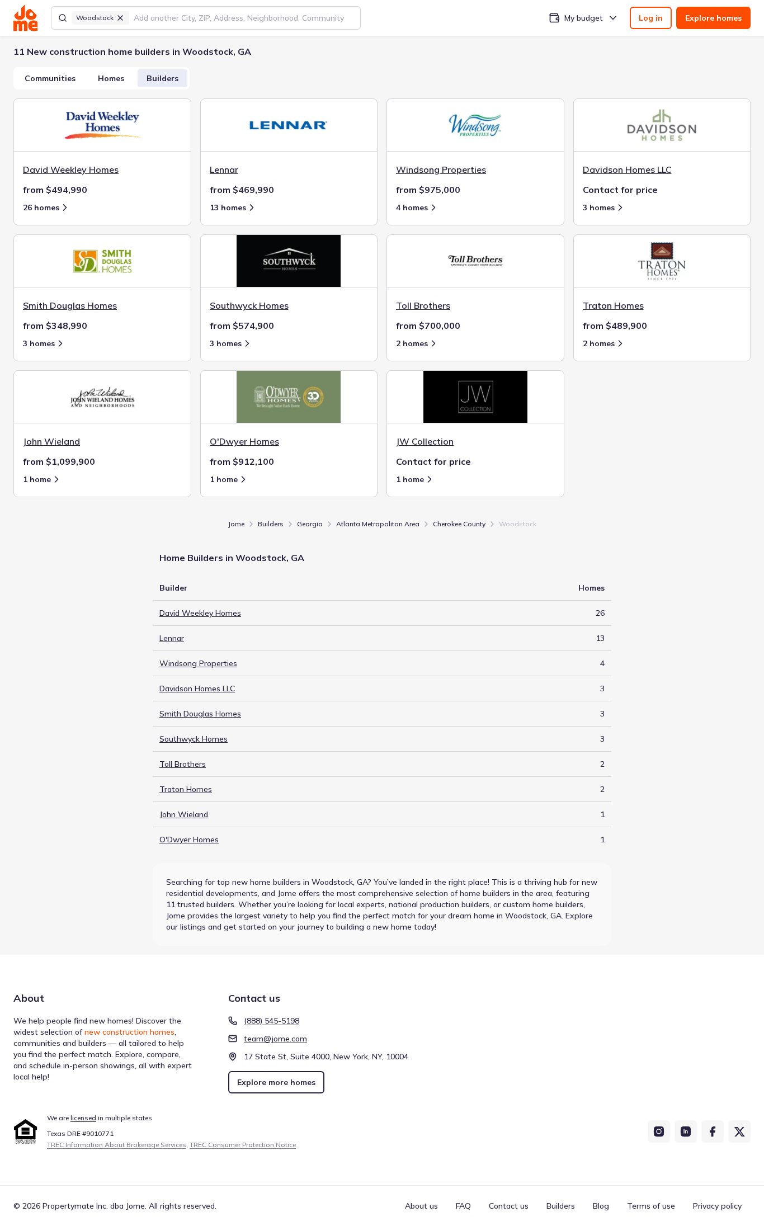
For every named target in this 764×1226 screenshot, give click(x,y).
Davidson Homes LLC (197, 688)
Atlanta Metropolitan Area (377, 524)
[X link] (739, 1131)
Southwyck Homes (193, 739)
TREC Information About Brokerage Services (116, 1144)
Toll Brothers (182, 764)
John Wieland (183, 814)
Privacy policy (717, 1206)
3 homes (599, 207)
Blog (601, 1206)
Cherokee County (459, 524)
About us (421, 1206)
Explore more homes (276, 1082)
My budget (583, 18)
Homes (111, 78)
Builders (162, 78)
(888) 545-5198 (271, 1021)
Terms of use (651, 1206)
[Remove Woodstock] (120, 17)
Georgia (310, 524)
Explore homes (713, 18)
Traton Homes (185, 789)
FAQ (463, 1206)
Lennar (171, 638)
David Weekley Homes (200, 613)
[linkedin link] (686, 1131)
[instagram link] (659, 1131)
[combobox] (243, 18)
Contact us (509, 1206)
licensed (83, 1118)
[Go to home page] (25, 17)
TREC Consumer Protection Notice (243, 1144)
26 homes (41, 207)
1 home (37, 479)
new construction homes (129, 1032)
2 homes (412, 343)
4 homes (412, 207)
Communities (50, 78)
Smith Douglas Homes (200, 714)
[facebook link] (712, 1131)
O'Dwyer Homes (189, 839)
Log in (651, 18)
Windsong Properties (198, 663)
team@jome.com (275, 1039)
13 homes (228, 207)
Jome (236, 524)
